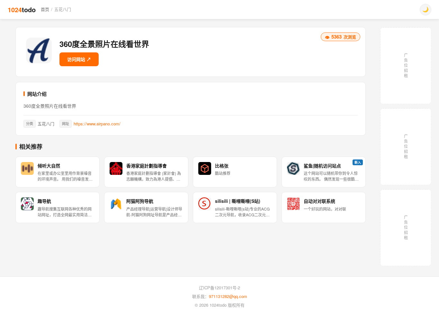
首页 (45, 9)
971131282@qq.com (228, 296)
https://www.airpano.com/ (97, 124)
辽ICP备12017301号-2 (219, 287)
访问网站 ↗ (79, 59)
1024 (22, 9)
